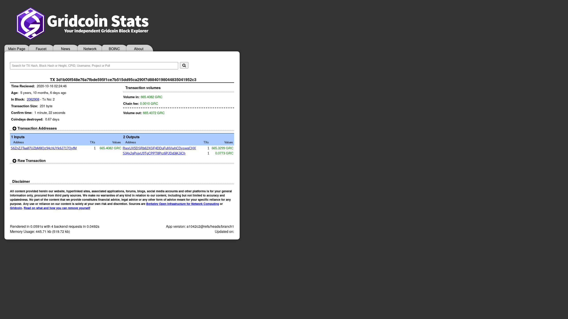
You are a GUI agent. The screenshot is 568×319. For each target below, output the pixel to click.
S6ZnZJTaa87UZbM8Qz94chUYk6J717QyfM (44, 148)
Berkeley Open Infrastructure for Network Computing (182, 204)
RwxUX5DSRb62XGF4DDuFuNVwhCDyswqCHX (159, 148)
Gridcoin (16, 208)
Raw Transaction (31, 160)
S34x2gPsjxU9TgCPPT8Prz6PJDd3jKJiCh (154, 153)
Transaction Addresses (37, 128)
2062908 (33, 99)
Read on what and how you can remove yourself (57, 208)
